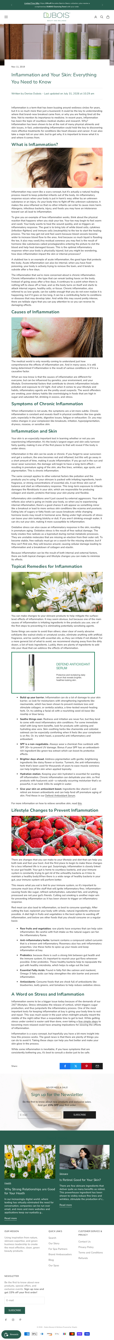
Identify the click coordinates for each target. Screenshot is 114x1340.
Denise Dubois (32, 93)
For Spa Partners (58, 1249)
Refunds (83, 1258)
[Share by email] (97, 1066)
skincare (64, 1173)
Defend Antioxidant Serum (60, 795)
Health (7, 1183)
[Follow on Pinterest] (20, 1319)
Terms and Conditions (90, 1252)
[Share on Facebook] (65, 1066)
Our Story (54, 1243)
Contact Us (84, 1241)
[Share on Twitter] (75, 1066)
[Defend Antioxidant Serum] (53, 672)
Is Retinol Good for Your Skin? (80, 1180)
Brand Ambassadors (60, 1254)
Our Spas (54, 1265)
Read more (10, 1218)
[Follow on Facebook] (5, 1319)
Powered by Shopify (70, 1327)
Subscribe (79, 1114)
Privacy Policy (86, 1247)
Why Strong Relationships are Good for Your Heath (29, 1191)
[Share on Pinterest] (86, 1066)
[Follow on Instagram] (13, 1319)
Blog (51, 1260)
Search (52, 1237)
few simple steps (88, 1021)
